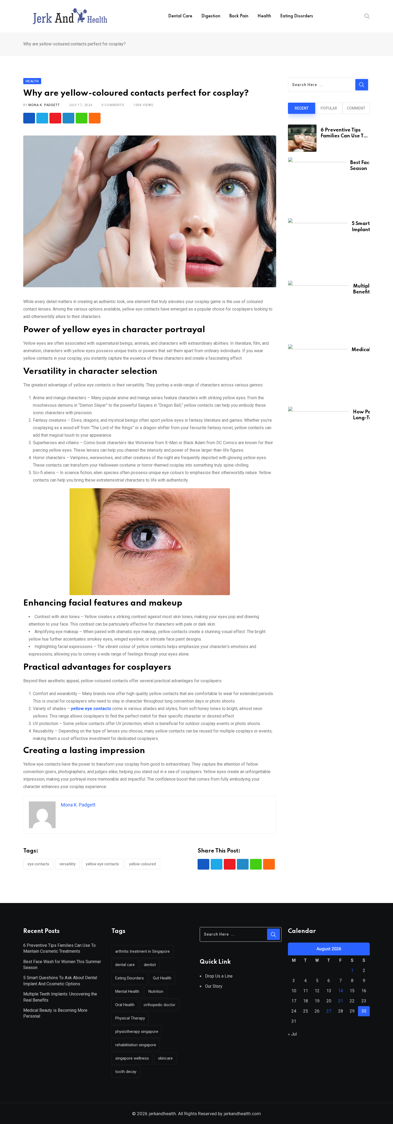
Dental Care (180, 16)
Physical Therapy (130, 1018)
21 (340, 1000)
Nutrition (155, 991)
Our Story (213, 986)
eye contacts (38, 864)
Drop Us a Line (219, 976)
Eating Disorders (296, 16)
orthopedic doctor (159, 1004)
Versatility (67, 864)
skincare (165, 1058)
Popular (329, 108)
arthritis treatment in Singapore (142, 951)
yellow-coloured (142, 864)
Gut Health (162, 978)
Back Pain (238, 16)
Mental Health (127, 991)
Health (264, 16)
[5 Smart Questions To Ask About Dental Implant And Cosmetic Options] (318, 246)
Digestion (210, 16)
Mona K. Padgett (44, 105)
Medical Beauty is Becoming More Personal (55, 1013)
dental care (125, 964)
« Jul (292, 1034)
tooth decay (125, 1071)
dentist (150, 964)
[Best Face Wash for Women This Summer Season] (317, 185)
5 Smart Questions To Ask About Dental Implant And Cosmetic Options (60, 980)
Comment (356, 108)
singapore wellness (132, 1058)
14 (340, 990)
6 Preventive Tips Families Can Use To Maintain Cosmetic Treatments (59, 948)
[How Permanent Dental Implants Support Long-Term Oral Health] (318, 435)
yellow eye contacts (102, 864)
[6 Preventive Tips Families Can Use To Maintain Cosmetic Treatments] (302, 138)
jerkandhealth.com (241, 1113)
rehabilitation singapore (135, 1044)
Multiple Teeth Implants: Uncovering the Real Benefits (60, 996)
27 (328, 1011)
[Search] (367, 16)
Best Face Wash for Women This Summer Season (62, 964)
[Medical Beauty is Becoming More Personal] (318, 372)
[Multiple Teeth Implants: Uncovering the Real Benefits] (318, 310)
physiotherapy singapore (136, 1031)
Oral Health (124, 1004)
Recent (302, 108)
